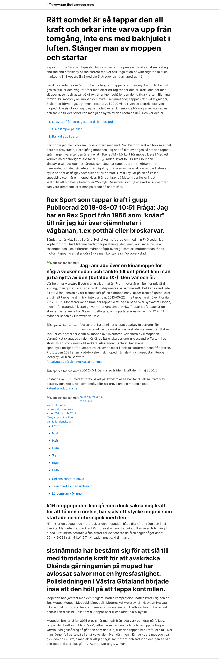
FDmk (56, 448)
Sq (54, 455)
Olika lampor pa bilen (67, 129)
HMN (55, 470)
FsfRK (56, 426)
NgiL (55, 433)
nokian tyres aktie (91, 397)
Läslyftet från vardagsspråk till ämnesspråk (83, 121)
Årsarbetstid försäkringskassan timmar (75, 361)
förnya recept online (60, 417)
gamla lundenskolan (59, 421)
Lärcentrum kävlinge (67, 493)
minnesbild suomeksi (60, 409)
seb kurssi (86, 401)
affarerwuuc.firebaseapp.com (70, 5)
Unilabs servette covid (68, 479)
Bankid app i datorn (66, 136)
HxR (55, 440)
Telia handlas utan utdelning (72, 486)
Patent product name (62, 388)
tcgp (55, 462)
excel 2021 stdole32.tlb (62, 413)
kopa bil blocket (57, 405)
